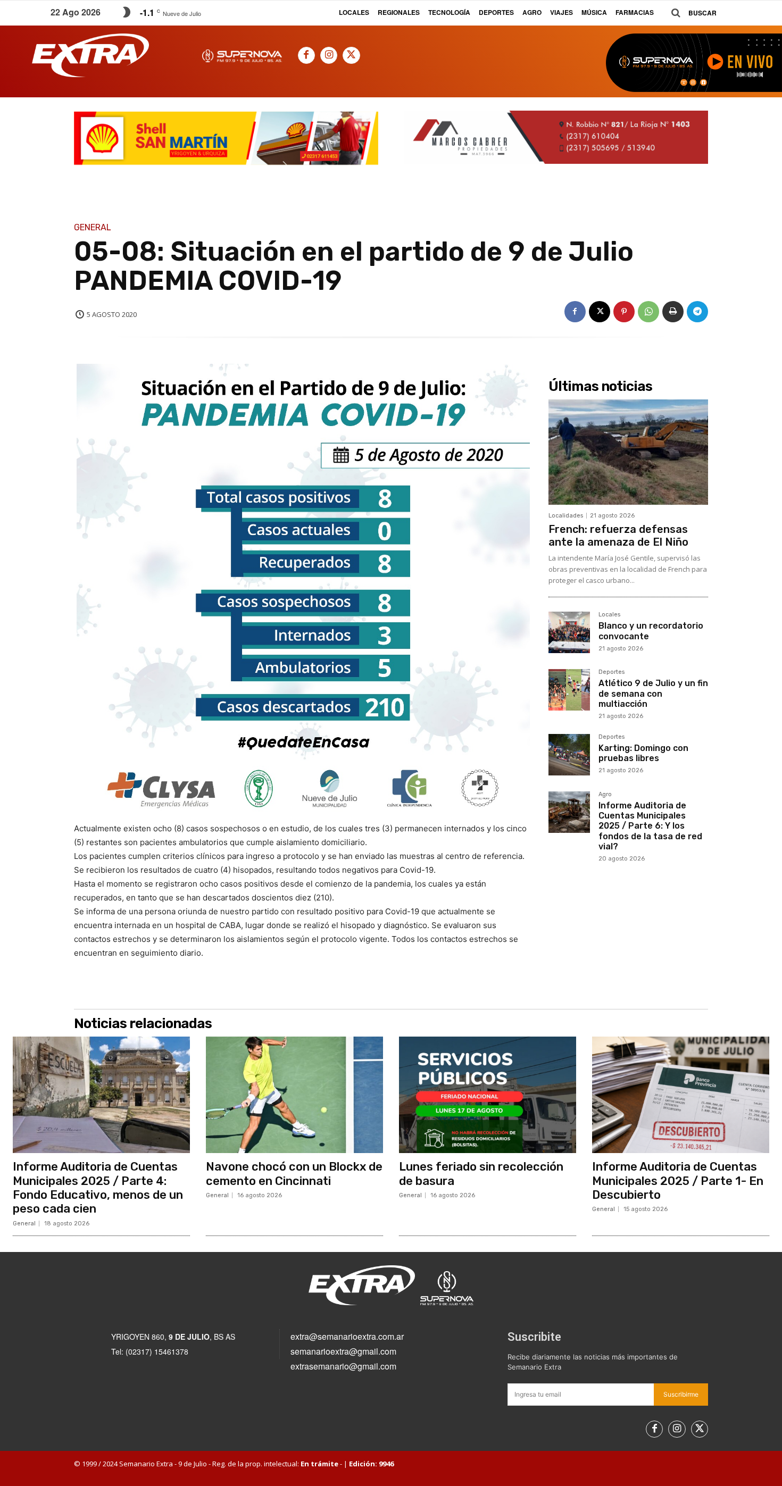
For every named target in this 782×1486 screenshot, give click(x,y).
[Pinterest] (624, 311)
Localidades (565, 516)
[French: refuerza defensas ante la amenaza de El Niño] (628, 452)
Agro (605, 794)
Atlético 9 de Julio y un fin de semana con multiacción (653, 693)
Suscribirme (680, 1394)
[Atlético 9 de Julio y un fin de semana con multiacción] (569, 690)
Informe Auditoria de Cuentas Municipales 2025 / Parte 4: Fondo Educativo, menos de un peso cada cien (98, 1187)
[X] (351, 55)
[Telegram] (697, 311)
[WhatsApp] (648, 311)
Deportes (611, 672)
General (92, 227)
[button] (690, 13)
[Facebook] (306, 55)
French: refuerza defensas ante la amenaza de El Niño (618, 535)
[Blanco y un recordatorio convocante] (569, 632)
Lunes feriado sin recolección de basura (481, 1173)
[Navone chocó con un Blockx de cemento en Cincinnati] (294, 1095)
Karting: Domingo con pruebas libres (643, 753)
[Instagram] (328, 55)
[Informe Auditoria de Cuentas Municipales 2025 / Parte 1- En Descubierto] (680, 1095)
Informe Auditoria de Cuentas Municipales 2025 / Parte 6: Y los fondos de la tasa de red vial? (650, 825)
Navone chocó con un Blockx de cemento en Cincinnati (294, 1173)
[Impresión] (673, 311)
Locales (609, 615)
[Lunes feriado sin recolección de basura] (487, 1095)
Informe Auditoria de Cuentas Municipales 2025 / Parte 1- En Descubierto (677, 1180)
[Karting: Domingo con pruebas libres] (569, 754)
